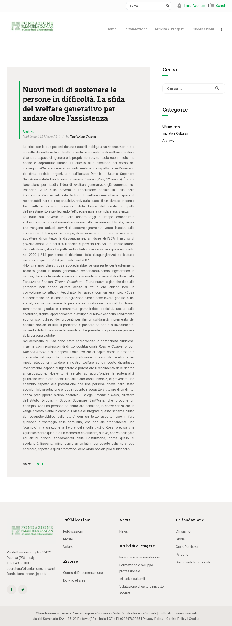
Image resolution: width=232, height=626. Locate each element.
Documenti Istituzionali (193, 562)
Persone (182, 554)
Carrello (221, 6)
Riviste (68, 539)
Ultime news (171, 126)
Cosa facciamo (187, 547)
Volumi (68, 547)
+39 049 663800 (19, 563)
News (123, 531)
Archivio (29, 131)
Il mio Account (194, 6)
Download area (74, 580)
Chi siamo (183, 531)
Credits (194, 619)
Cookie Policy (176, 619)
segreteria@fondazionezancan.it (31, 569)
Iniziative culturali (132, 579)
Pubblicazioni (73, 531)
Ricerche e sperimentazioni (139, 557)
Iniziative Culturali (175, 133)
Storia (180, 539)
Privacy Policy (153, 619)
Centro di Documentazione (83, 573)
